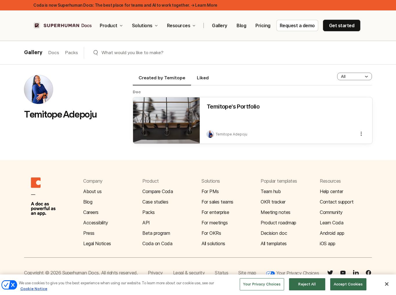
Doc (137, 91)
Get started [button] (342, 25)
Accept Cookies (348, 284)
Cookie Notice (33, 289)
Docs (53, 52)
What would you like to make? (132, 52)
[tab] (162, 80)
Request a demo (297, 25)
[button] (354, 76)
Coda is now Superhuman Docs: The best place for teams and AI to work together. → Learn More (125, 5)
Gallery (219, 25)
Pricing (262, 25)
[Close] (386, 284)
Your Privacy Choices (297, 273)
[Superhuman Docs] (62, 25)
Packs (71, 52)
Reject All (306, 284)
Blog (241, 25)
